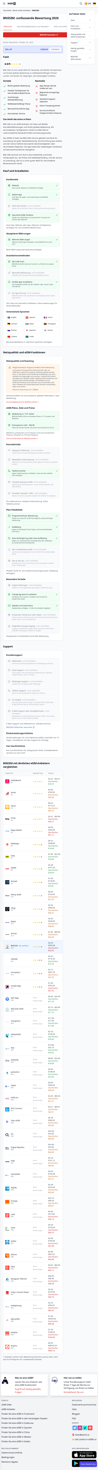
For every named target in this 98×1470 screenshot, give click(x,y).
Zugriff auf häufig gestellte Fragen (28, 1391)
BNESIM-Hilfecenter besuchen (19, 727)
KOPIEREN (55, 49)
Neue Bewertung (88, 1464)
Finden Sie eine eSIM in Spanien (17, 1427)
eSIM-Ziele (6, 1404)
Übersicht (8, 26)
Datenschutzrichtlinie (12, 1452)
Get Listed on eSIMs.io (84, 1439)
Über (74, 1409)
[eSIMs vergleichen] (81, 3)
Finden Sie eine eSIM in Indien (16, 1441)
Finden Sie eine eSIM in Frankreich (18, 1413)
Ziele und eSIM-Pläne (63, 26)
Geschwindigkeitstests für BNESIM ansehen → (22, 402)
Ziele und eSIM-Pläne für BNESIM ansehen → (22, 439)
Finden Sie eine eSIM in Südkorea (17, 1423)
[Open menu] (4, 3)
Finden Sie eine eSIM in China (16, 1432)
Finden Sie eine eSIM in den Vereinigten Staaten (24, 1418)
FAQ (74, 1418)
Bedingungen (8, 1457)
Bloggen (76, 1413)
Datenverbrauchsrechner (84, 1404)
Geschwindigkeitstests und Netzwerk (33, 26)
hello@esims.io (80, 1434)
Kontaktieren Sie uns (74, 1392)
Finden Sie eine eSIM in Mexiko (16, 1436)
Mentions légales (10, 1461)
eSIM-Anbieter (8, 1409)
